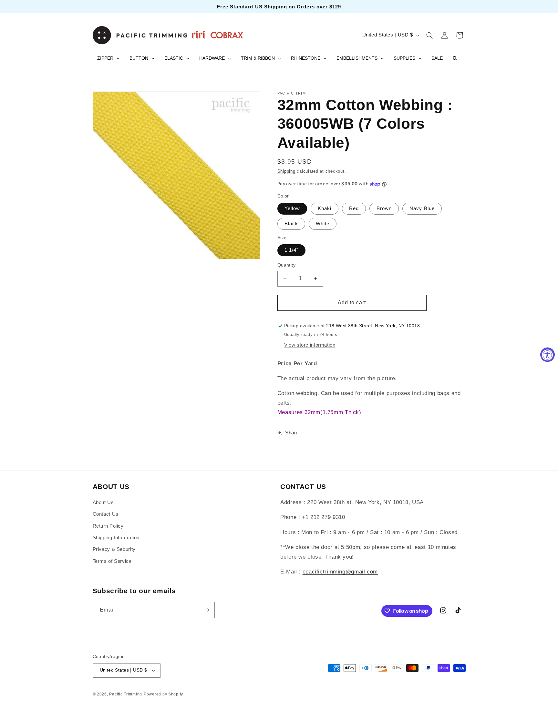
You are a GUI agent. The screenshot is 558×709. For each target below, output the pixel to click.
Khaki (324, 208)
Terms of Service (112, 561)
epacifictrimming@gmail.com (340, 572)
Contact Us (106, 514)
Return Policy (108, 526)
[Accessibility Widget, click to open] (547, 354)
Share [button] (292, 433)
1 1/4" (291, 250)
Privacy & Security (114, 549)
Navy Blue (421, 208)
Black (291, 223)
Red (354, 208)
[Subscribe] (206, 610)
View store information (310, 345)
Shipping (286, 171)
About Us (103, 502)
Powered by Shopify (163, 694)
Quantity (286, 265)
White (322, 223)
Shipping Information (116, 537)
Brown (384, 208)
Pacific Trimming (125, 694)
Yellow (292, 208)
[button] (429, 35)
